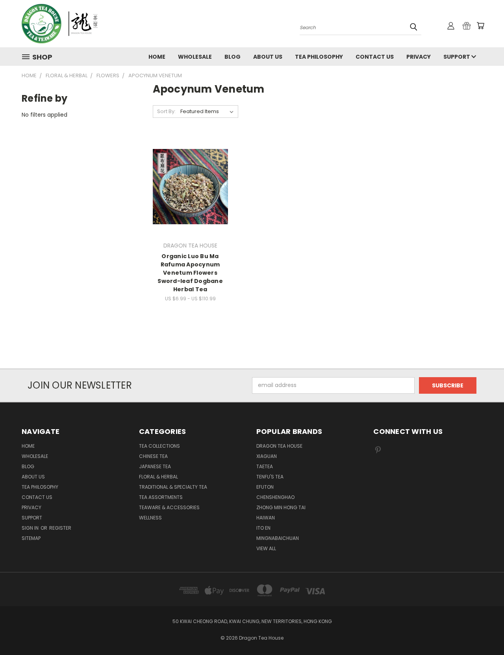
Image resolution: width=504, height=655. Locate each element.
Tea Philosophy (319, 57)
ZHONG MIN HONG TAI (281, 507)
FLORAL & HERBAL (158, 476)
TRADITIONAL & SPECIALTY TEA (173, 487)
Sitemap (31, 538)
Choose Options (190, 200)
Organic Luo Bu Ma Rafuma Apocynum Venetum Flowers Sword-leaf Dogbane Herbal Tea (190, 272)
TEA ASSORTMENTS (161, 497)
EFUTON (265, 487)
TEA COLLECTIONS (159, 446)
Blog (232, 57)
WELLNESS (150, 517)
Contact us (375, 57)
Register (60, 528)
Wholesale (195, 57)
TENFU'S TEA (270, 476)
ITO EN (263, 528)
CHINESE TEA (153, 456)
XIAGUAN (266, 456)
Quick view (190, 170)
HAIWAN (265, 517)
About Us (267, 57)
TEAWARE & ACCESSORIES (169, 507)
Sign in (31, 528)
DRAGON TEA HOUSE (279, 446)
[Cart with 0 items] (480, 26)
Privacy (418, 57)
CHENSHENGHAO (275, 497)
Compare (187, 185)
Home (156, 57)
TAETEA (264, 466)
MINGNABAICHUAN (277, 538)
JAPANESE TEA (155, 466)
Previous (483, 630)
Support (457, 57)
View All (266, 548)
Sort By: (166, 111)
